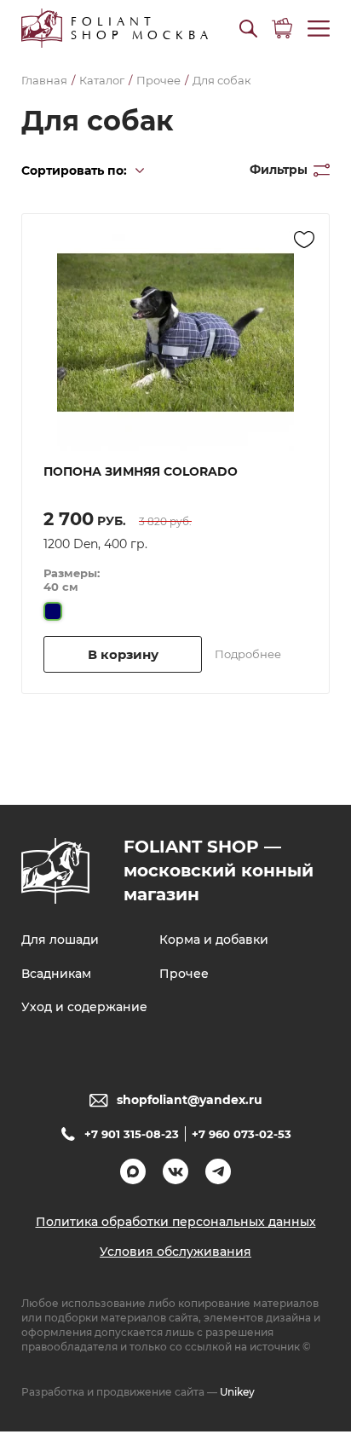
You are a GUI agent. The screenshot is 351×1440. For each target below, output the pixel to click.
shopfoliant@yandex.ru (189, 1099)
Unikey (237, 1391)
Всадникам (56, 973)
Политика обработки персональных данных (176, 1221)
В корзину (123, 654)
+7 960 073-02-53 (241, 1134)
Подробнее (248, 654)
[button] (248, 29)
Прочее (184, 973)
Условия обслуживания (175, 1251)
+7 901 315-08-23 (131, 1134)
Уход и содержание (84, 1007)
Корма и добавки (213, 939)
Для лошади (60, 939)
